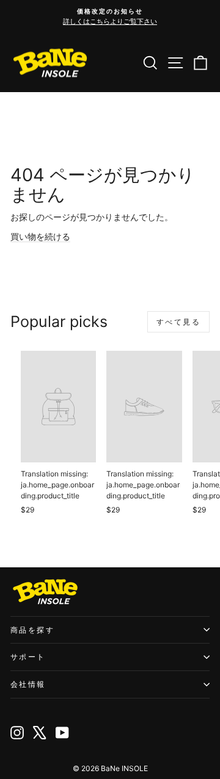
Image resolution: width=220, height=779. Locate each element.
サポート (28, 656)
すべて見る (178, 321)
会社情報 (28, 684)
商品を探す (32, 629)
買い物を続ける (40, 236)
